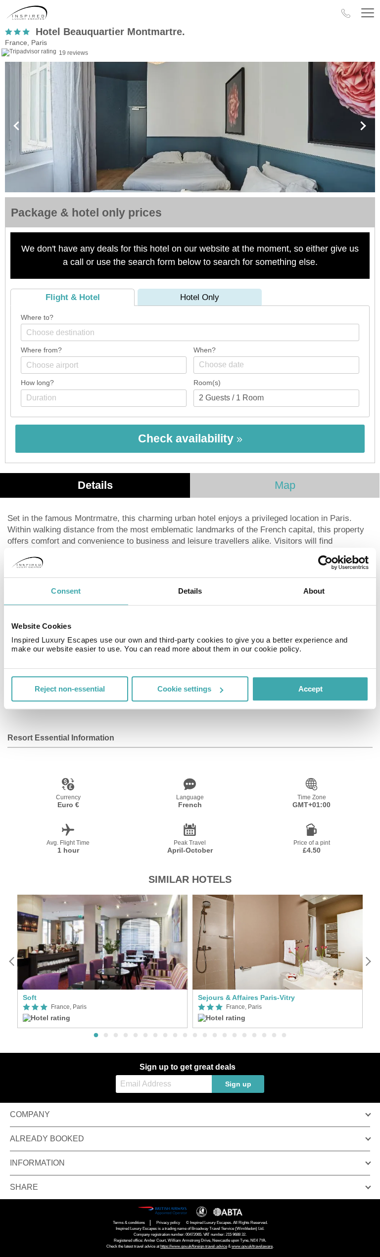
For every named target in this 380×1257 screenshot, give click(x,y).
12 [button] (205, 1035)
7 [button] (155, 1035)
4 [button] (126, 1035)
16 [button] (244, 1035)
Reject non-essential (70, 689)
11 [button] (195, 1035)
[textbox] (195, 332)
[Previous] (12, 961)
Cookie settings (184, 689)
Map (285, 485)
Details (95, 485)
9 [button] (175, 1035)
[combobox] (190, 332)
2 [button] (106, 1035)
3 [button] (116, 1035)
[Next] (368, 961)
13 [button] (215, 1035)
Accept (310, 689)
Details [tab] (190, 591)
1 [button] (96, 1035)
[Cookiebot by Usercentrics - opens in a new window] (325, 562)
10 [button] (185, 1035)
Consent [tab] (66, 591)
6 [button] (145, 1035)
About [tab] (314, 591)
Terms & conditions (129, 1222)
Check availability (187, 438)
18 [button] (264, 1035)
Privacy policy (168, 1222)
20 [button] (284, 1035)
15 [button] (234, 1035)
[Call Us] (345, 13)
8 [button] (165, 1035)
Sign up (238, 1084)
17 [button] (254, 1035)
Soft (30, 997)
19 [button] (274, 1035)
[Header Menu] (367, 13)
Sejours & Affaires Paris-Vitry (246, 997)
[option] (102, 961)
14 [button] (225, 1035)
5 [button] (136, 1035)
